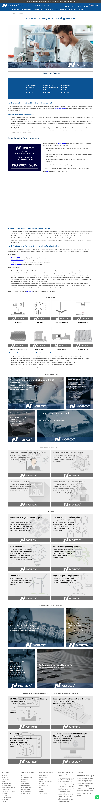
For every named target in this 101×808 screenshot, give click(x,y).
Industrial (48, 90)
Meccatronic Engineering (45, 781)
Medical (65, 90)
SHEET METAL (48, 9)
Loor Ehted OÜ (43, 777)
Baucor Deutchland (6, 797)
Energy (65, 87)
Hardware (48, 92)
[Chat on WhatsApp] (97, 797)
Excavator (66, 92)
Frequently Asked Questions (8, 787)
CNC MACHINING (26, 9)
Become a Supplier (6, 783)
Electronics (66, 85)
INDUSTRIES (72, 9)
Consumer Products (51, 87)
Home (9, 13)
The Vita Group (43, 793)
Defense (30, 90)
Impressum (4, 793)
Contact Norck (5, 795)
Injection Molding (25, 783)
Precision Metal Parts (26, 785)
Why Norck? (5, 781)
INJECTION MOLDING (60, 9)
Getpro (41, 787)
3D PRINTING (37, 9)
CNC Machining (24, 779)
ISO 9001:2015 (5, 779)
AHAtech (41, 789)
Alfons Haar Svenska (44, 775)
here (47, 171)
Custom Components (26, 787)
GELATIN (41, 783)
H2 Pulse (41, 791)
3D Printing (23, 781)
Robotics (30, 92)
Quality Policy (5, 777)
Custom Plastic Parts (26, 791)
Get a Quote (23, 775)
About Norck (5, 775)
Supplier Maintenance (7, 785)
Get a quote (29, 291)
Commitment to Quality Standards (23, 138)
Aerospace (31, 87)
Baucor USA (5, 799)
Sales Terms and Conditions (8, 791)
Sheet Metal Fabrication (26, 777)
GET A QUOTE (15, 9)
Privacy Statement (6, 789)
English (94, 5)
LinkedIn (4, 801)
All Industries (32, 85)
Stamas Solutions (43, 785)
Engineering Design (25, 793)
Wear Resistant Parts (26, 789)
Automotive (49, 85)
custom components (60, 108)
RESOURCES (82, 9)
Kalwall (41, 779)
